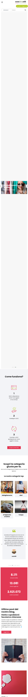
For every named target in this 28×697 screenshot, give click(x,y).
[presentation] (2, 544)
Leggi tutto (6, 632)
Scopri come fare (14, 447)
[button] (12, 367)
